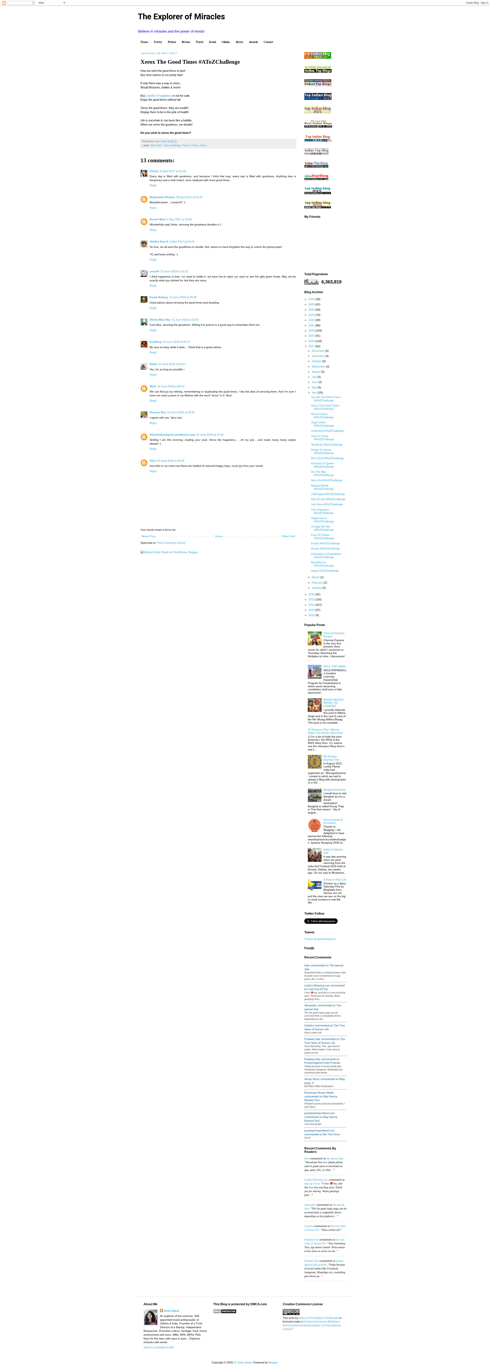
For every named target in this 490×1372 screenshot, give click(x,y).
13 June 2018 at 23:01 (185, 319)
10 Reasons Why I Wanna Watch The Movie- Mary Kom (325, 731)
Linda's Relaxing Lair (316, 1179)
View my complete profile (159, 1347)
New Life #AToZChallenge (326, 480)
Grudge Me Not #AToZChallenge (322, 528)
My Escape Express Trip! (331, 758)
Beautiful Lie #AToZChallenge (322, 564)
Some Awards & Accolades (333, 821)
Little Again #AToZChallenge (328, 493)
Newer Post (148, 536)
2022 (312, 320)
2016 (312, 594)
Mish (153, 386)
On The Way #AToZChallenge (322, 473)
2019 (312, 335)
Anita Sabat (171, 1310)
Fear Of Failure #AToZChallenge (322, 536)
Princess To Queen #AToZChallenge (322, 465)
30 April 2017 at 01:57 (189, 197)
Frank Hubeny (159, 297)
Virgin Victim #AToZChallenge (322, 424)
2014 (312, 604)
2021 (312, 325)
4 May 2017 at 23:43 (181, 241)
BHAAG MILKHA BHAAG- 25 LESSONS (333, 703)
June (315, 382)
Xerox (203, 145)
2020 (312, 330)
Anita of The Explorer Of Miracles (319, 1317)
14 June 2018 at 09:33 (171, 386)
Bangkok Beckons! (334, 789)
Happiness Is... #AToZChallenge (322, 520)
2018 (312, 341)
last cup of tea (311, 1183)
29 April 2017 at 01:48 (172, 171)
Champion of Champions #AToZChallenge (326, 555)
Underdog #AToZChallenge (327, 430)
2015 (312, 599)
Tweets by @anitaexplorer (320, 938)
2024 (312, 309)
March (316, 577)
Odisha (226, 42)
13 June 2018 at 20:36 (183, 297)
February (318, 582)
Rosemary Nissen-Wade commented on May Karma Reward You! (320, 1096)
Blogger (273, 1362)
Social (212, 42)
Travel (199, 42)
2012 (312, 615)
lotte (306, 1158)
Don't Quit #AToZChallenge (327, 458)
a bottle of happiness (159, 95)
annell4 (154, 271)
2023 (312, 314)
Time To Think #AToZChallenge (322, 438)
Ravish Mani (158, 219)
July (314, 376)
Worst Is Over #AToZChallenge (322, 415)
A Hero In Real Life (334, 879)
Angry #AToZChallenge (325, 570)
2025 (312, 304)
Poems (186, 145)
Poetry (158, 42)
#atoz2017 (156, 145)
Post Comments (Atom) (171, 542)
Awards (253, 42)
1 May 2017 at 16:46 (179, 219)
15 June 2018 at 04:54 (170, 460)
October (317, 361)
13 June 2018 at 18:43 (174, 271)
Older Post (288, 536)
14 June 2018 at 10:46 (181, 412)
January (317, 587)
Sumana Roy (158, 412)
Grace (153, 364)
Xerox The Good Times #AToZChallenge (325, 407)
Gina (153, 460)
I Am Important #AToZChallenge (322, 511)
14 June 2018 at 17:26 (210, 434)
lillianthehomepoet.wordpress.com (172, 434)
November (318, 355)
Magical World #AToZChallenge (322, 487)
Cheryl (154, 171)
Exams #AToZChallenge (325, 543)
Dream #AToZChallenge (325, 548)
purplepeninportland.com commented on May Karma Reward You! (320, 1117)
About (239, 42)
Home (144, 42)
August (316, 371)
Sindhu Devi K (159, 241)
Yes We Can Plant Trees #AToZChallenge (326, 399)
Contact (268, 42)
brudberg (156, 341)
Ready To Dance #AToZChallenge (322, 451)
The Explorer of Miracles (181, 16)
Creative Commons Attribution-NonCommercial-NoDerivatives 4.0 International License (312, 1325)
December (318, 350)
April (315, 392)
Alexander (309, 1204)
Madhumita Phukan (162, 197)
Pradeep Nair (311, 1239)
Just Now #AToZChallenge (327, 504)
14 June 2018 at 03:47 (172, 364)
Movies (186, 42)
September (319, 366)
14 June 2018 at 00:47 (176, 341)
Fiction (172, 42)
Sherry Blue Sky (160, 319)
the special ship (335, 1158)
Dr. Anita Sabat (243, 1362)
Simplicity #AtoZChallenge (327, 444)
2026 (312, 299)
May (315, 387)
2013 (312, 609)
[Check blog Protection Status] (224, 1312)
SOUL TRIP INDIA (334, 666)
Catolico (308, 1226)
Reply (153, 185)
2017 (312, 346)
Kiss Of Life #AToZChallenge (328, 499)
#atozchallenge (172, 145)
